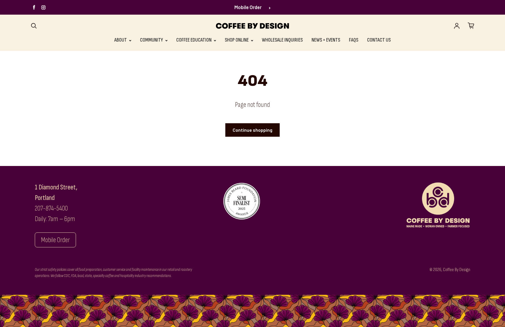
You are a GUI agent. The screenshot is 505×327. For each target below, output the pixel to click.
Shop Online (237, 40)
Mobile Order (248, 7)
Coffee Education (194, 40)
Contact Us (379, 40)
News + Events (326, 40)
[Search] (33, 25)
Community (152, 40)
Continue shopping (252, 130)
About (121, 40)
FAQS (353, 40)
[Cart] (471, 25)
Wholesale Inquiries (282, 40)
